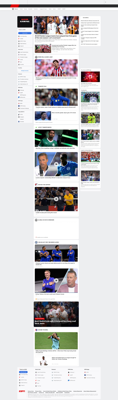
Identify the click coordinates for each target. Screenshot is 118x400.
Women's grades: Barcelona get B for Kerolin (44, 122)
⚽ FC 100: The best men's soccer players (89, 44)
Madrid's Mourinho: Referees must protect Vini (90, 20)
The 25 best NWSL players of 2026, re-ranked (90, 124)
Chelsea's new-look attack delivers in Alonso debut (89, 35)
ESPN (15, 5)
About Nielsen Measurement (90, 391)
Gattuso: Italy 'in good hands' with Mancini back (90, 22)
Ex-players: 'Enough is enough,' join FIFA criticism (88, 38)
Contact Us (41, 392)
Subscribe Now (24, 33)
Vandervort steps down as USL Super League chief (90, 41)
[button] (102, 5)
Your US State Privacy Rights (49, 391)
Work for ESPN (59, 392)
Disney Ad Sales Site (50, 392)
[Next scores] (105, 2)
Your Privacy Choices (32, 392)
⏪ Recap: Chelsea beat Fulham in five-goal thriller (45, 299)
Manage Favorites (24, 70)
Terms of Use (31, 391)
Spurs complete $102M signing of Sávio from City (89, 29)
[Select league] (15, 2)
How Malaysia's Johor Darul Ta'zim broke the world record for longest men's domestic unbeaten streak (90, 104)
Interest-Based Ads (77, 391)
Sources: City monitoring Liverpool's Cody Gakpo (89, 25)
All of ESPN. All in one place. (86, 83)
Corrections (67, 392)
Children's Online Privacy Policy (65, 391)
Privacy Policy (38, 391)
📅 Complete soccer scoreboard (42, 237)
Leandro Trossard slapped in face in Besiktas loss (89, 32)
